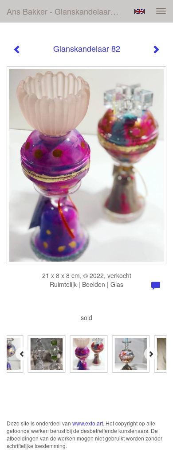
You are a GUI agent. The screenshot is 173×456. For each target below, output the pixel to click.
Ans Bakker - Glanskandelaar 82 (64, 11)
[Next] (150, 353)
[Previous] (22, 353)
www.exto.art (87, 423)
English (139, 11)
